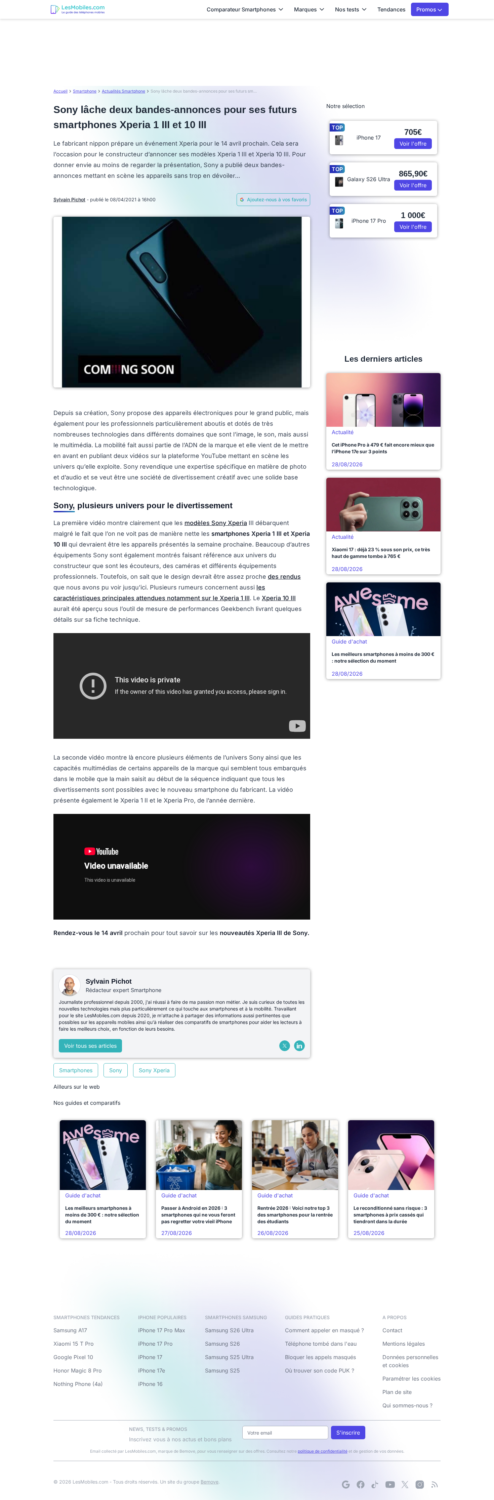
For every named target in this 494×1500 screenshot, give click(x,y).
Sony (115, 1070)
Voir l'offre (413, 143)
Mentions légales (403, 1343)
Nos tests (347, 9)
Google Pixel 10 (73, 1357)
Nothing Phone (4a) (78, 1384)
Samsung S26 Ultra (229, 1330)
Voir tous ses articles (90, 1045)
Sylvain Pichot (69, 199)
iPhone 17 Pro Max (161, 1330)
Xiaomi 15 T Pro (73, 1343)
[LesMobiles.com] (78, 9)
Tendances (391, 9)
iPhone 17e (151, 1370)
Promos (427, 9)
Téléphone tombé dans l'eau (321, 1343)
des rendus (284, 576)
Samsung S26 (222, 1343)
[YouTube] (390, 1485)
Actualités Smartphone (123, 91)
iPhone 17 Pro (155, 1343)
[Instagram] (420, 1485)
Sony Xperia (154, 1070)
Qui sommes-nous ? (407, 1405)
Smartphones (75, 1070)
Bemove (209, 1482)
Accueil (60, 91)
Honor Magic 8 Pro (77, 1370)
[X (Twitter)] (284, 1045)
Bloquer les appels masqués (320, 1357)
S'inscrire (348, 1432)
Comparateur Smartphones (241, 9)
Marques (305, 9)
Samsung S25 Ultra (229, 1357)
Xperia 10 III (279, 598)
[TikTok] (375, 1485)
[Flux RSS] (434, 1485)
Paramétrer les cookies (411, 1378)
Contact (392, 1330)
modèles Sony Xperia (215, 522)
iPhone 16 (150, 1384)
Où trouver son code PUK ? (319, 1370)
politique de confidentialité (322, 1451)
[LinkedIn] (299, 1045)
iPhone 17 (150, 1357)
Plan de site (397, 1392)
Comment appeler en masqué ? (324, 1330)
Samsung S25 (222, 1370)
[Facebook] (361, 1485)
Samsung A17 (70, 1330)
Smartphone (84, 91)
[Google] (346, 1485)
